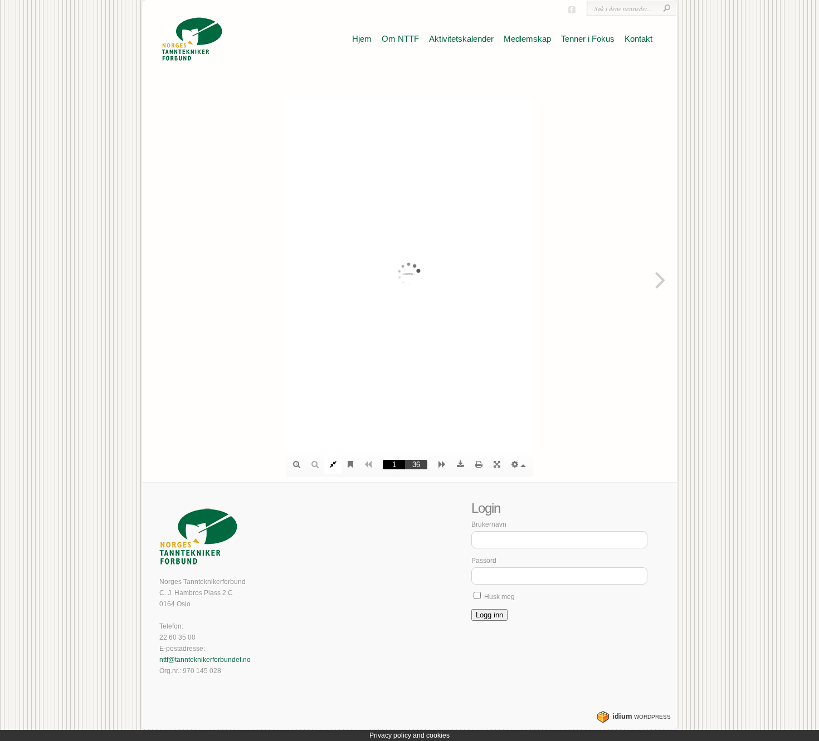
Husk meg (498, 597)
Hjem (362, 38)
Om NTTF (400, 38)
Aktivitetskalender (461, 38)
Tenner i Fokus (588, 38)
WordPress (641, 717)
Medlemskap (527, 38)
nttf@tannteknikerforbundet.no (205, 660)
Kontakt (638, 38)
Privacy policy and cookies (409, 735)
